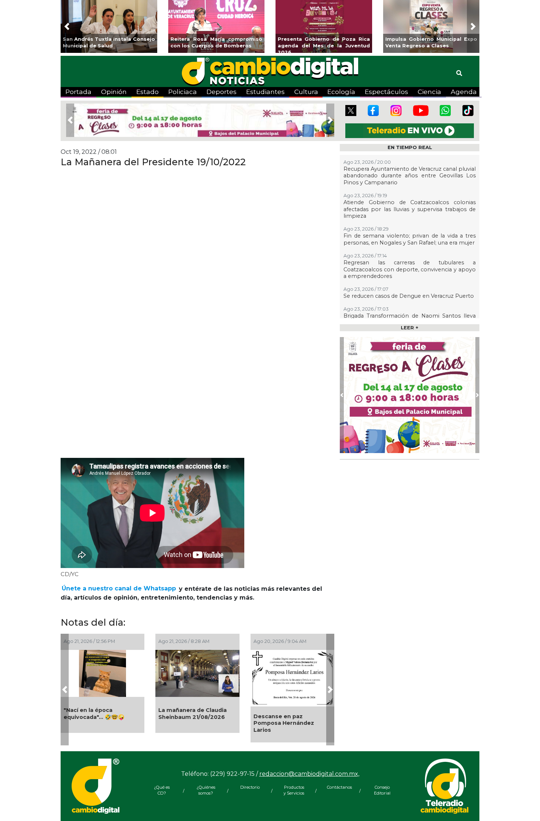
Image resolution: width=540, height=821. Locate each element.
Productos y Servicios (294, 790)
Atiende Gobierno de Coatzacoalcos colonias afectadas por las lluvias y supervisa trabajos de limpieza (409, 209)
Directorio (250, 787)
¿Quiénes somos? (206, 790)
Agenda (464, 91)
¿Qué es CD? (162, 790)
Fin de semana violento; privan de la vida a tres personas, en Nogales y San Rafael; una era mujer (409, 239)
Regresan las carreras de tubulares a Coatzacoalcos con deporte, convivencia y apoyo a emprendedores (409, 269)
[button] (67, 26)
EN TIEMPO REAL (410, 147)
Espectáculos (386, 91)
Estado (147, 91)
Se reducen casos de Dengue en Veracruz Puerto (408, 296)
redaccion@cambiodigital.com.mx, (309, 773)
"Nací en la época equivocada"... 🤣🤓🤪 (94, 713)
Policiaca (182, 91)
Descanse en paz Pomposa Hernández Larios (283, 723)
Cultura (306, 91)
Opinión (114, 91)
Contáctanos (338, 787)
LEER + (409, 327)
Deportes (221, 91)
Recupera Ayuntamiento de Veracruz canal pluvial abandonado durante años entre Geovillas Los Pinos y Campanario (409, 176)
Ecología (341, 91)
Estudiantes (265, 91)
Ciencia (429, 91)
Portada (78, 91)
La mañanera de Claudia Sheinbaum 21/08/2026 (192, 713)
